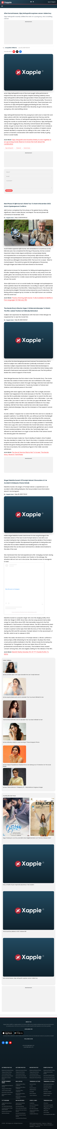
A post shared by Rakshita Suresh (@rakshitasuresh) (24, 612)
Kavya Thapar (47, 1095)
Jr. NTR (31, 1086)
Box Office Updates (34, 1108)
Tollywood (18, 148)
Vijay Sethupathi (9, 148)
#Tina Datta (46, 1112)
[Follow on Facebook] (20, 51)
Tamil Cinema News (6, 1090)
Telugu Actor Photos (20, 1072)
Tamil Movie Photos (34, 1074)
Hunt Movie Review (20, 1106)
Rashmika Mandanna (49, 1084)
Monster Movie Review (20, 1113)
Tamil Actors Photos (20, 1074)
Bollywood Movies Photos (35, 1070)
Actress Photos (7, 1067)
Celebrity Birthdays (34, 1113)
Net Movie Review (5, 1113)
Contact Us (37, 1126)
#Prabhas (46, 1103)
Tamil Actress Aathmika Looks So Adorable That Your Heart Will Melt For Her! (23, 719)
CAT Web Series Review (7, 1106)
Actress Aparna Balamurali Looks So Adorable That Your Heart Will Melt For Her (23, 697)
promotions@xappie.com (28, 1045)
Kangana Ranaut (48, 1088)
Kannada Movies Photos (35, 1076)
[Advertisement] (28, 33)
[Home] (6, 2)
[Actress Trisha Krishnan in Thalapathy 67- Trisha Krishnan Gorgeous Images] (14, 776)
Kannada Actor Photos (21, 1076)
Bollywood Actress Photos (7, 1070)
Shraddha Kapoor (48, 1086)
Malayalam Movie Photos (35, 1077)
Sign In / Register (52, 2)
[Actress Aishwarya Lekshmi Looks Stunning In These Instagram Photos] (14, 731)
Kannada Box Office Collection (20, 1094)
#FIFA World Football (48, 1105)
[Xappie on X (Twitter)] (6, 1042)
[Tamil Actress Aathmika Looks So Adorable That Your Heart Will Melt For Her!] (14, 709)
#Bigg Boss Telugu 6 (48, 1107)
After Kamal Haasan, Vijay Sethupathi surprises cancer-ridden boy (20, 978)
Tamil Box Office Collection (19, 1091)
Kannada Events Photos (49, 1075)
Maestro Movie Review (7, 1111)
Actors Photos (20, 1067)
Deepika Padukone (48, 1093)
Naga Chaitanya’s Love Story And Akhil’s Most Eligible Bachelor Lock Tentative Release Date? (27, 838)
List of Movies (32, 1107)
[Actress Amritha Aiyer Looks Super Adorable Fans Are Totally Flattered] (10, 667)
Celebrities (32, 1103)
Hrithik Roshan (33, 1089)
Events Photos (48, 1067)
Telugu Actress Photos (7, 1072)
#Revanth (46, 1110)
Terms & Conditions (48, 1125)
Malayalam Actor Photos (21, 1077)
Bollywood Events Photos (49, 1070)
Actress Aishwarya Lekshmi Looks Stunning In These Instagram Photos (21, 742)
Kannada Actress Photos (7, 1076)
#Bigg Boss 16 (47, 1108)
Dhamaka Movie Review (21, 1108)
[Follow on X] (17, 51)
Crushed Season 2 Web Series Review (7, 1109)
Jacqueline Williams (11, 48)
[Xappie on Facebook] (3, 1042)
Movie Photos (34, 1067)
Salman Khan (33, 1084)
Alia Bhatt (46, 1089)
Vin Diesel (32, 1091)
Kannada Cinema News (7, 1092)
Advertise (32, 1126)
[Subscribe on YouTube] (14, 51)
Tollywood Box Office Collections (34, 1111)
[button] (31, 2)
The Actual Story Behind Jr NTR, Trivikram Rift (14, 931)
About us (44, 1123)
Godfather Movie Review (21, 1118)
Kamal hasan (27, 148)
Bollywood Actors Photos (21, 1070)
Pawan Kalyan (33, 1088)
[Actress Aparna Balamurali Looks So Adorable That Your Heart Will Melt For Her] (14, 686)
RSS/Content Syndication (35, 1123)
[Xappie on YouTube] (10, 1042)
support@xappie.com (28, 1047)
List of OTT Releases (34, 1105)
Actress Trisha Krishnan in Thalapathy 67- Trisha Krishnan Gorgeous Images (23, 787)
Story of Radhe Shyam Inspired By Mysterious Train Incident (18, 884)
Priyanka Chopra (47, 1091)
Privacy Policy (40, 1125)
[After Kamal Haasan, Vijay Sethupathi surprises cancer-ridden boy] (28, 957)
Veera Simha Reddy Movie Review (20, 1103)
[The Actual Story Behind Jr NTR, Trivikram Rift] (28, 910)
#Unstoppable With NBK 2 (49, 1114)
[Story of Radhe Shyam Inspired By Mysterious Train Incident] (28, 863)
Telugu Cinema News (6, 1088)
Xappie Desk (10, 217)
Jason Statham (33, 1095)
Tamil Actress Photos (6, 1074)
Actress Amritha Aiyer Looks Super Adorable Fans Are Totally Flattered (21, 674)
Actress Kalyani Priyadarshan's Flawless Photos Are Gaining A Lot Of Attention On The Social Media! (27, 765)
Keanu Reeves (33, 1093)
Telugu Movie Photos (34, 1072)
